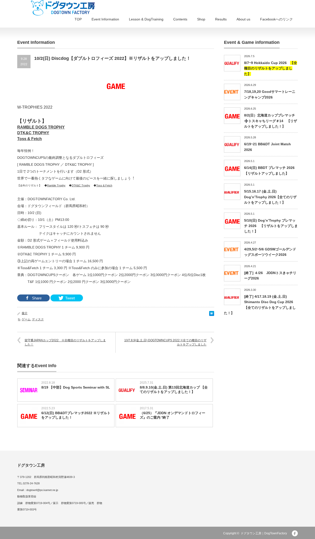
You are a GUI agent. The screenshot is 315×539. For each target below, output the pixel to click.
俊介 (25, 313)
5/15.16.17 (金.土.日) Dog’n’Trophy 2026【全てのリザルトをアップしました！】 (270, 196)
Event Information (105, 19)
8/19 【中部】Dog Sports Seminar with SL (75, 387)
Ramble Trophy (56, 185)
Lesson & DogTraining (146, 19)
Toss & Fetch (104, 185)
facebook (295, 533)
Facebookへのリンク (276, 19)
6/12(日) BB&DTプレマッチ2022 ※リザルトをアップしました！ (75, 415)
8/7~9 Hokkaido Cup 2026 (270, 68)
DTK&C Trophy (81, 185)
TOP (78, 19)
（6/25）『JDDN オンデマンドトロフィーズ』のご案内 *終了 (172, 415)
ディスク (38, 319)
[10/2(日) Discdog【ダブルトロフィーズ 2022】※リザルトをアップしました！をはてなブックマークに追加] (211, 315)
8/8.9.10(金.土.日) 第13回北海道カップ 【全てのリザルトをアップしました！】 (174, 389)
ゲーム (26, 319)
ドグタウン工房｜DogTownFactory (264, 533)
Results (221, 19)
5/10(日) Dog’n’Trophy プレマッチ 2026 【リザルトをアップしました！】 (271, 225)
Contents (180, 19)
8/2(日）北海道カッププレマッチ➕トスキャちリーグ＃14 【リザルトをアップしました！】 (270, 120)
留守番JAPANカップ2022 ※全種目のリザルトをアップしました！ (65, 342)
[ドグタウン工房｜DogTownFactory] (63, 8)
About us (243, 19)
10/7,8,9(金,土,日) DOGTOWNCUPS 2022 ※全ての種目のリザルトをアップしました (165, 342)
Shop (201, 19)
